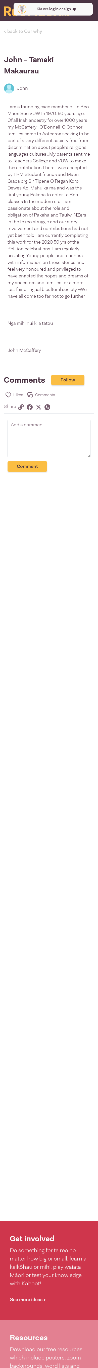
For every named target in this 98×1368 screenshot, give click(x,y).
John (22, 88)
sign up (70, 9)
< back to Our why (23, 31)
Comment (27, 466)
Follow (68, 380)
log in (54, 9)
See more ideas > (28, 1300)
